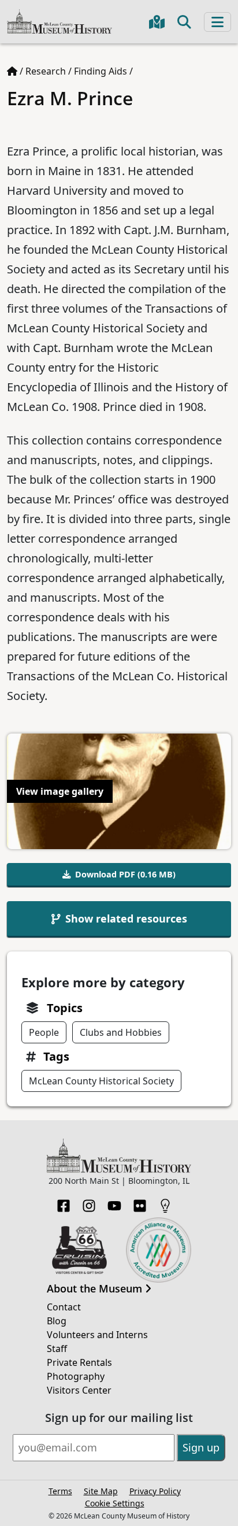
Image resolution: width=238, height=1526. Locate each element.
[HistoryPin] (165, 1202)
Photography (76, 1376)
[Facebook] (63, 1202)
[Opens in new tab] (79, 1249)
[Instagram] (89, 1202)
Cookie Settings (114, 1503)
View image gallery (59, 791)
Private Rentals (79, 1362)
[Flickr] (140, 1202)
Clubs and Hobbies (121, 1032)
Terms (60, 1491)
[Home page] (12, 71)
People (44, 1032)
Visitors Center (79, 1390)
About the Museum (96, 1289)
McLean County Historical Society (101, 1081)
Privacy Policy (155, 1491)
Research (45, 71)
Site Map (101, 1491)
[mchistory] (59, 20)
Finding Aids (100, 71)
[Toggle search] (184, 22)
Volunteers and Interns (97, 1334)
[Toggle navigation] (217, 22)
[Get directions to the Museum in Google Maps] (157, 22)
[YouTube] (114, 1202)
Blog (56, 1320)
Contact (64, 1307)
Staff (57, 1348)
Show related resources (126, 918)
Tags (56, 1056)
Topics (65, 1008)
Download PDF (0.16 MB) (125, 874)
